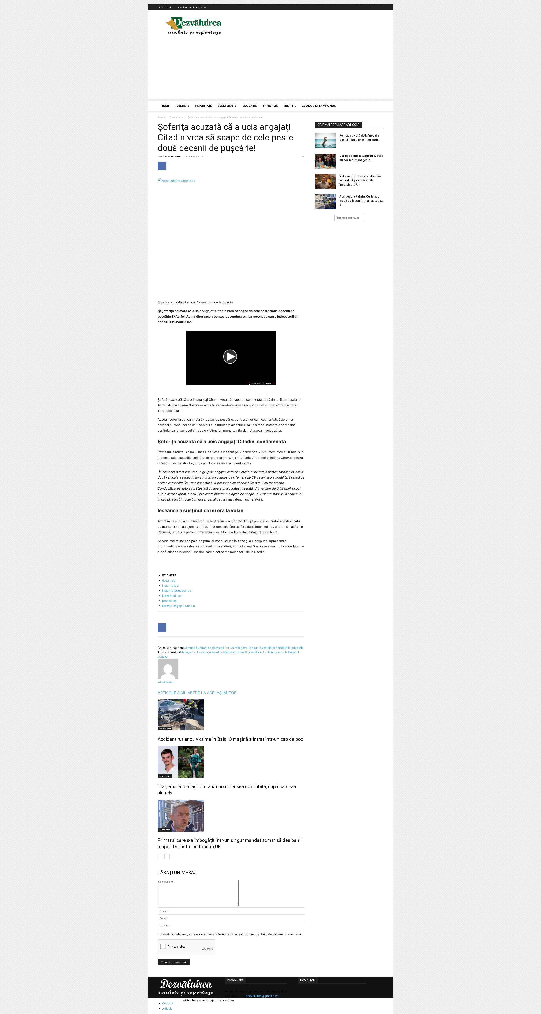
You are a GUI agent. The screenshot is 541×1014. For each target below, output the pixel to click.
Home (165, 106)
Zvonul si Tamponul (319, 106)
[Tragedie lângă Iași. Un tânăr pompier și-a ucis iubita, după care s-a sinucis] (231, 762)
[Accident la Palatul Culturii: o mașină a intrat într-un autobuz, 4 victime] (325, 201)
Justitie (290, 106)
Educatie (249, 106)
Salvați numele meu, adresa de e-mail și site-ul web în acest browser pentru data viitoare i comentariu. (231, 934)
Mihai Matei (174, 156)
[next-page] (167, 856)
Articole (167, 1008)
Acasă (161, 117)
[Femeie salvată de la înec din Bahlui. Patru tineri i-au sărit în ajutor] (325, 140)
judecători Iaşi (171, 595)
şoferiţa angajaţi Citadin (178, 606)
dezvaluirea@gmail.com (262, 996)
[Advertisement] (270, 69)
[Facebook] (380, 7)
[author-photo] (168, 678)
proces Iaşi (169, 600)
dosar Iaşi (168, 580)
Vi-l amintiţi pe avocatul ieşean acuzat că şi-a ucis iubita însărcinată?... (360, 180)
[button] (378, 106)
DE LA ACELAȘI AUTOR (215, 692)
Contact (167, 1003)
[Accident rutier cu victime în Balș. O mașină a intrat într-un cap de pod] (231, 714)
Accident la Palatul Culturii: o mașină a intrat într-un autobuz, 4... (361, 201)
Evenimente (227, 106)
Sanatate (270, 106)
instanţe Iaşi (170, 585)
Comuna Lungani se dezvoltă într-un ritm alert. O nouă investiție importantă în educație (243, 647)
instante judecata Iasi (176, 590)
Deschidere (176, 117)
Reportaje (203, 106)
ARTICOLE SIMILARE (176, 692)
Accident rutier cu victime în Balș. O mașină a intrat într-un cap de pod (230, 739)
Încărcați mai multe (348, 218)
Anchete (182, 106)
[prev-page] (160, 856)
